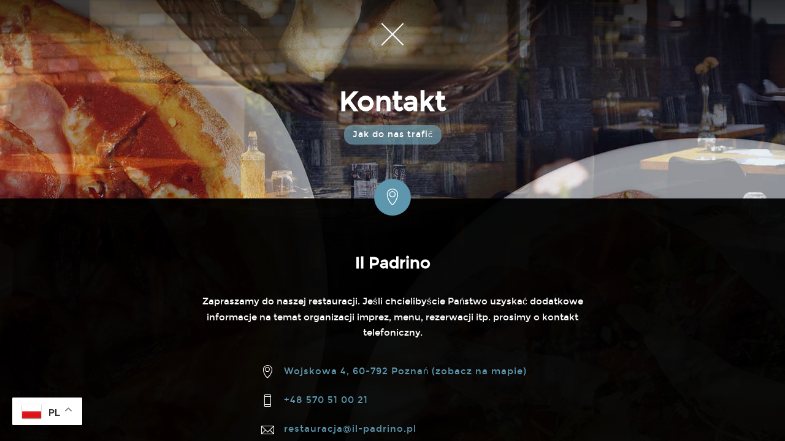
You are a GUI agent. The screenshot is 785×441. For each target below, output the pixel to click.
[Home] (392, 33)
